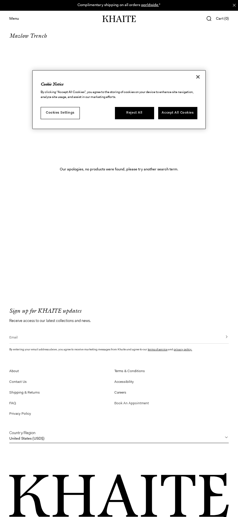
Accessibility (124, 382)
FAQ (12, 403)
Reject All (134, 113)
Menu (14, 19)
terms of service (157, 349)
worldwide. (150, 5)
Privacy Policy (20, 414)
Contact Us (18, 382)
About (14, 371)
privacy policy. (183, 349)
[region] (119, 100)
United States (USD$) (26, 435)
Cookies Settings (60, 113)
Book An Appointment (131, 403)
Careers (120, 392)
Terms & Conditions (129, 371)
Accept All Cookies (178, 113)
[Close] (198, 76)
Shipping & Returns (24, 392)
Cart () (222, 19)
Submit (223, 337)
